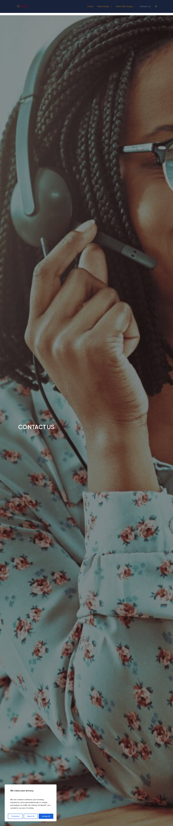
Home (90, 6)
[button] (156, 6)
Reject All (30, 816)
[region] (30, 802)
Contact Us (145, 6)
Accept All (46, 816)
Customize (15, 816)
